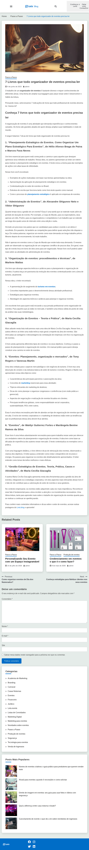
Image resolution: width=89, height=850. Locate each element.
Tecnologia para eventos (18, 742)
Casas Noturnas (14, 691)
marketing (25, 383)
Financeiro (12, 700)
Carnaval (11, 687)
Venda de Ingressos (16, 747)
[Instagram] (34, 842)
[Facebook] (29, 842)
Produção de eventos (72, 555)
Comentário (7, 599)
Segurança (12, 738)
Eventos (11, 695)
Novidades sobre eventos (18, 725)
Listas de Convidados (17, 713)
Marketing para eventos (17, 721)
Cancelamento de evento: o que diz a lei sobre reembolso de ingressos (48, 819)
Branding (11, 683)
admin (27, 86)
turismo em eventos (46, 287)
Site (3, 645)
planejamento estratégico (38, 194)
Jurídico (11, 704)
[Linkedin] (34, 846)
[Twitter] (29, 846)
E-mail (5, 636)
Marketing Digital (15, 717)
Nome (5, 626)
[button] (11, 6)
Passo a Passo (11, 77)
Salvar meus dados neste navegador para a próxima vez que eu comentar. (34, 655)
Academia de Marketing (17, 678)
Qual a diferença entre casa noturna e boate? (37, 806)
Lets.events (12, 708)
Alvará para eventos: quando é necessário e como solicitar (43, 780)
